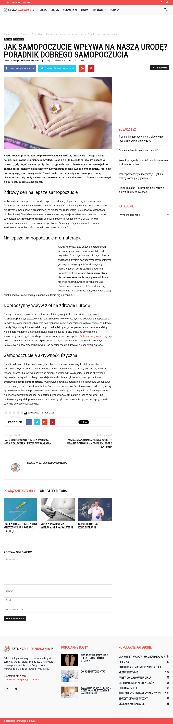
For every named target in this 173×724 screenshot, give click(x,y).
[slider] (14, 412)
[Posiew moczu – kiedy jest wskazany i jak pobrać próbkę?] (20, 509)
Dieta (43, 9)
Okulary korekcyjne (131, 703)
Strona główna (10, 34)
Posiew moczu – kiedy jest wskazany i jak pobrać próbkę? (20, 527)
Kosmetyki (70, 9)
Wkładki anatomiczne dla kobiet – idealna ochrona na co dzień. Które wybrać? (89, 443)
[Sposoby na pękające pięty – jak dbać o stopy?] (69, 660)
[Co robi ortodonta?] (69, 676)
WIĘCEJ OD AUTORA (53, 491)
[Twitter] (166, 2)
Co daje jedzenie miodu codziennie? (138, 150)
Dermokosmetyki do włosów (136, 683)
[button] (165, 10)
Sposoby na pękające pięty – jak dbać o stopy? (94, 658)
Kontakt (26, 2)
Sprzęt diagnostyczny (133, 698)
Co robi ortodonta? (93, 671)
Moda (84, 9)
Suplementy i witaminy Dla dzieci (140, 693)
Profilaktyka (18, 39)
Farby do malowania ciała (135, 677)
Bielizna (124, 662)
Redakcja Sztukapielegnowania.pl (27, 60)
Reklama (16, 2)
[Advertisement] (86, 24)
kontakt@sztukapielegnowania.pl (21, 679)
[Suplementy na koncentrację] (95, 509)
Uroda (55, 9)
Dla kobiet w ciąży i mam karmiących (142, 656)
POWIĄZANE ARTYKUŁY (19, 491)
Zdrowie (97, 9)
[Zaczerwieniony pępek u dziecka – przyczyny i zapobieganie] (69, 692)
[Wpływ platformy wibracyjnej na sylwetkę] (58, 509)
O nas (6, 2)
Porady (115, 9)
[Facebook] (161, 2)
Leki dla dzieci (128, 688)
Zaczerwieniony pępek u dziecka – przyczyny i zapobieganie (96, 690)
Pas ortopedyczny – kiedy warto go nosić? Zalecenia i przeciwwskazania (27, 441)
